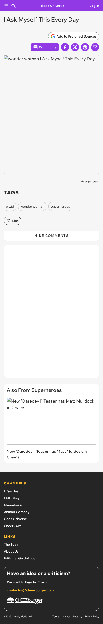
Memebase (13, 505)
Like (15, 221)
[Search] (13, 5)
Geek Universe (52, 6)
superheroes (60, 206)
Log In (94, 6)
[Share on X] (75, 47)
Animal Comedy (16, 512)
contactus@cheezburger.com (30, 590)
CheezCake (13, 526)
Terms (55, 616)
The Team (11, 544)
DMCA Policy (92, 616)
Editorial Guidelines (19, 558)
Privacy (66, 616)
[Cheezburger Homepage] (51, 602)
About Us (11, 551)
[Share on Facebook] (65, 47)
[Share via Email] (95, 47)
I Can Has (11, 491)
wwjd (10, 206)
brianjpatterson (90, 181)
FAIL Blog (11, 498)
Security (77, 616)
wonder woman (32, 206)
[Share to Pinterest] (85, 47)
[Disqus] (51, 313)
